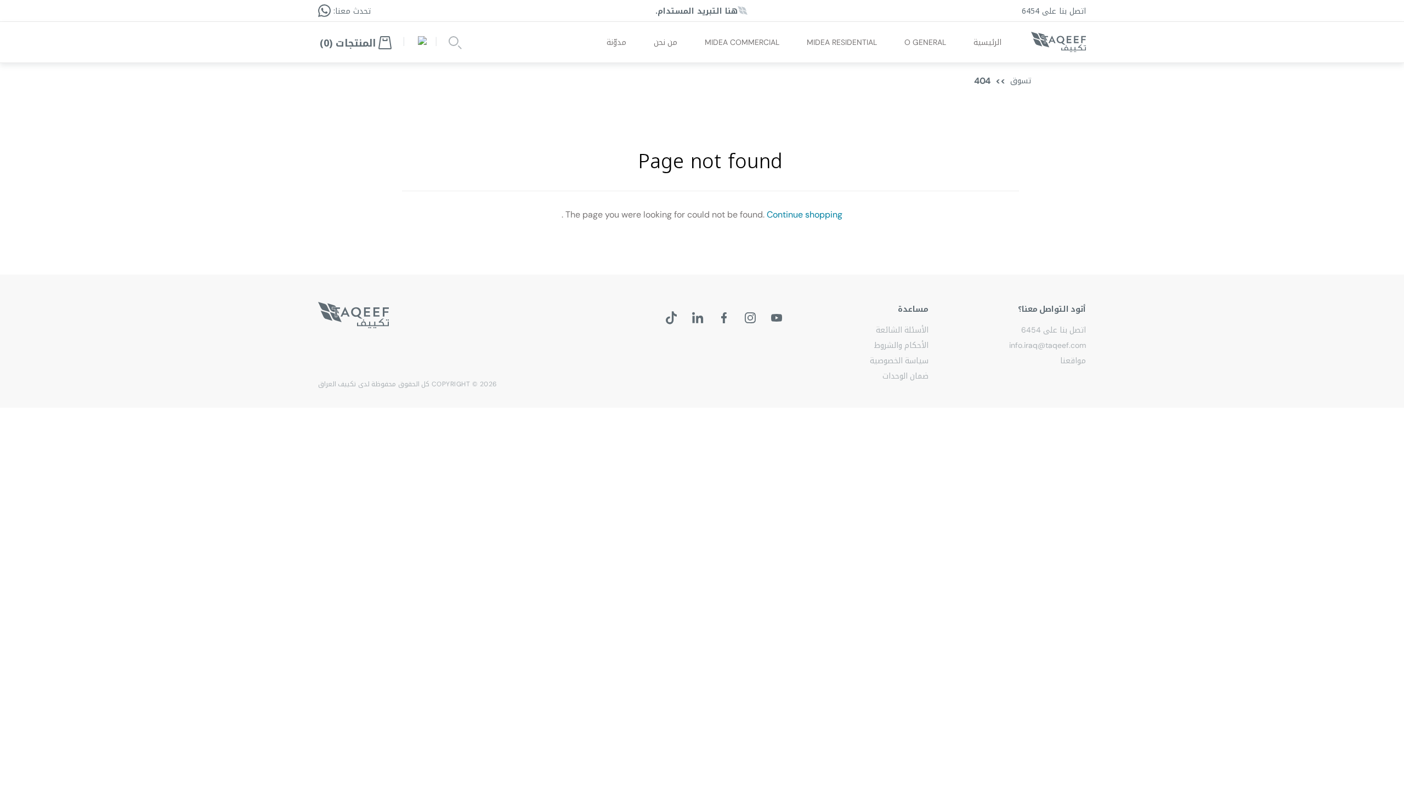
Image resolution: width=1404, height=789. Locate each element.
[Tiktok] (671, 318)
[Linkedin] (697, 318)
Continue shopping (804, 214)
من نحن (665, 42)
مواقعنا (1073, 360)
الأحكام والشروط (901, 345)
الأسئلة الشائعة (902, 330)
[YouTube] (776, 318)
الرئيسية (987, 42)
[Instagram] (750, 318)
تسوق (1020, 80)
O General (925, 42)
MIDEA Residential (842, 42)
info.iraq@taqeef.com (1047, 345)
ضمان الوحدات (905, 376)
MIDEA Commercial (742, 42)
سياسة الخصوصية (899, 360)
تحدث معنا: (351, 11)
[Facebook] (724, 318)
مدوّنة (616, 42)
